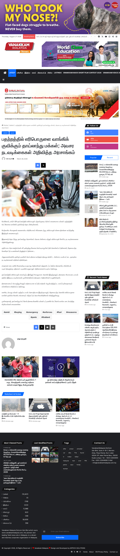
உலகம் (34, 73)
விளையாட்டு (42, 73)
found (82, 453)
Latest (12, 73)
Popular (93, 157)
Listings (58, 73)
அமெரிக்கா (7, 501)
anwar (71, 449)
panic (34, 317)
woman (65, 469)
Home (5, 125)
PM (85, 461)
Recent (110, 157)
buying (18, 312)
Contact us (114, 552)
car (64, 453)
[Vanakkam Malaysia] (20, 47)
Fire (75, 453)
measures (72, 312)
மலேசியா (20, 73)
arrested (79, 449)
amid (7, 312)
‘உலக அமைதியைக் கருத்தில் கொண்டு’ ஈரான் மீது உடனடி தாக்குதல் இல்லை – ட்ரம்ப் (108, 195)
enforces (48, 312)
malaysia (66, 461)
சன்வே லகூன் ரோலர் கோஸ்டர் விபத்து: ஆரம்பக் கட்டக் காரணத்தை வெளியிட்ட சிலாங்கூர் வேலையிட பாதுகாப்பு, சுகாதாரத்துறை (67, 418)
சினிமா (50, 73)
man (73, 461)
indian (69, 457)
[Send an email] (13, 159)
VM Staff (9, 159)
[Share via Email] (47, 327)
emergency (32, 312)
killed (76, 457)
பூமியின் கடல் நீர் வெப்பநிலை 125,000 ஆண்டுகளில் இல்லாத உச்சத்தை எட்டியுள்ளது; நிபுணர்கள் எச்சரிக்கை (110, 330)
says (71, 465)
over (79, 461)
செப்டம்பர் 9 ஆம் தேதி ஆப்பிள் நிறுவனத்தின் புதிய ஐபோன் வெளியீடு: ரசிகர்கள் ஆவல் (39, 416)
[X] (43, 165)
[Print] (53, 327)
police (65, 465)
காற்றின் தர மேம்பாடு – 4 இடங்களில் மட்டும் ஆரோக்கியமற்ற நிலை (13, 416)
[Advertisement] (101, 255)
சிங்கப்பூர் (6, 512)
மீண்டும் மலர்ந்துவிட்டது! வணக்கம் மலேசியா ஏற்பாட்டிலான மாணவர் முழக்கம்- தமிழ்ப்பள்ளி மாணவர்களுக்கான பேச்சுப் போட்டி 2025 (100, 183)
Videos (5, 498)
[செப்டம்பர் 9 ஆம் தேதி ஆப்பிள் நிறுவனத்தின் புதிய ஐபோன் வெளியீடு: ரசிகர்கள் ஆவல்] (40, 405)
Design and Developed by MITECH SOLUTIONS (68, 548)
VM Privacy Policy (101, 552)
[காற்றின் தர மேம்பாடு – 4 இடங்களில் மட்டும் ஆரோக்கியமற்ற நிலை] (13, 405)
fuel (60, 312)
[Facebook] (37, 165)
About (91, 552)
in (63, 457)
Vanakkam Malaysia (41, 548)
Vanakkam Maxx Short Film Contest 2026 (82, 73)
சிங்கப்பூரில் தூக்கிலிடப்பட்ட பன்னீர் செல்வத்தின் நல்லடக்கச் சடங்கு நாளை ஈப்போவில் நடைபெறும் (108, 209)
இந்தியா (27, 73)
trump (78, 465)
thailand (46, 317)
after (64, 449)
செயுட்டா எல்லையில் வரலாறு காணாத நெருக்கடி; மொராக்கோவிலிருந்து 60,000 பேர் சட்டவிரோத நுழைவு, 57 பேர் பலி (108, 169)
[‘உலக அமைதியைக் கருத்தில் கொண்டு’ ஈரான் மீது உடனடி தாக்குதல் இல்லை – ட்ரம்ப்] (91, 195)
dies (69, 453)
